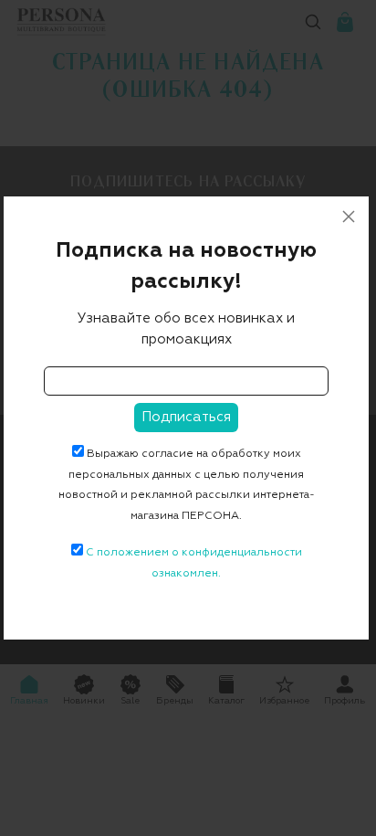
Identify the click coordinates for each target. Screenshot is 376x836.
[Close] (349, 216)
